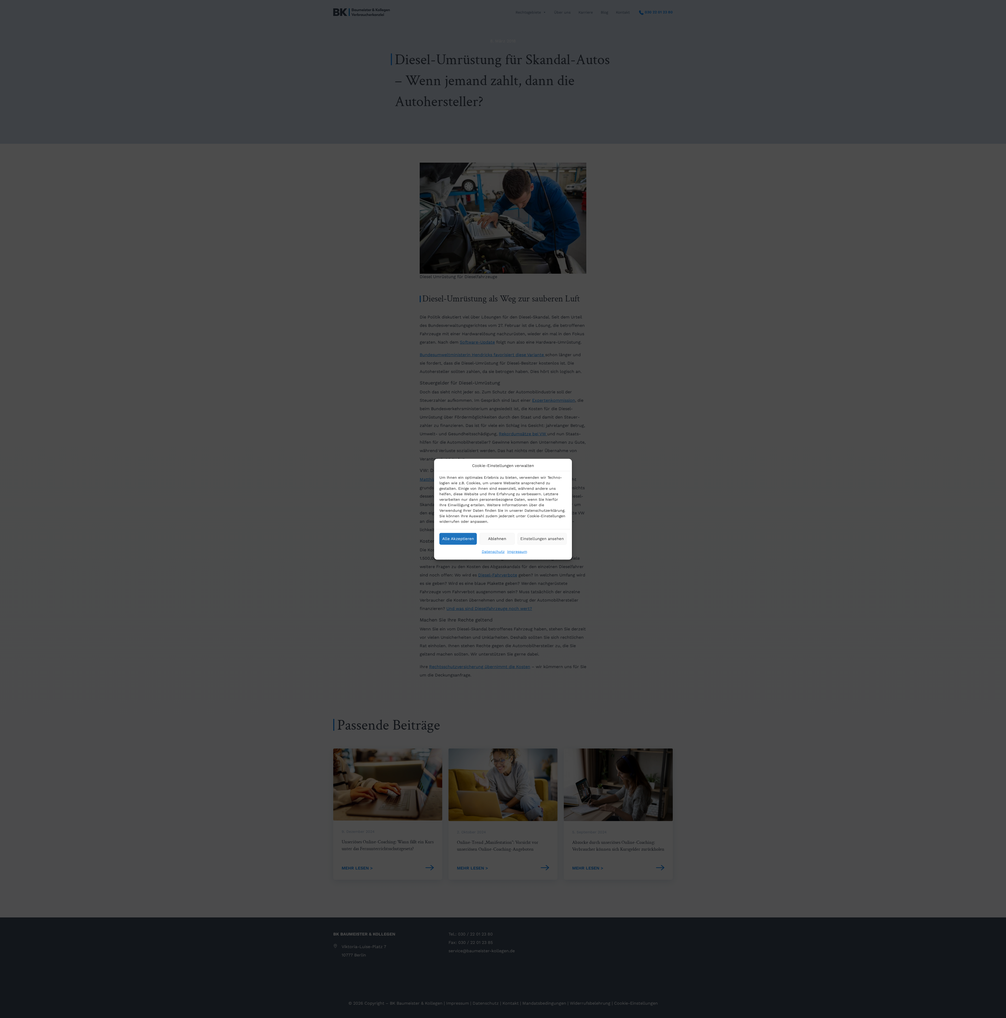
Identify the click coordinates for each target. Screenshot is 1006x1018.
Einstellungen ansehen (542, 538)
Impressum (517, 551)
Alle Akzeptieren (458, 538)
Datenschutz (493, 551)
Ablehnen (497, 538)
